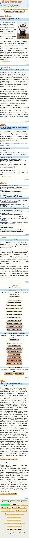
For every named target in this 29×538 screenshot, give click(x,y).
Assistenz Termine (7, 176)
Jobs (18, 5)
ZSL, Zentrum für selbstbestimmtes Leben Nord (15, 207)
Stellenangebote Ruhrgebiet (14, 326)
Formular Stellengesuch (14, 526)
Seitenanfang (6, 501)
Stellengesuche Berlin (14, 345)
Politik (14, 508)
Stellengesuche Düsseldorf (14, 348)
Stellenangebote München (14, 323)
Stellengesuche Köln (14, 354)
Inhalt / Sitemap (19, 11)
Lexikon (18, 511)
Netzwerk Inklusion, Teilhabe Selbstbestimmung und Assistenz (14, 197)
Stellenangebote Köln (14, 317)
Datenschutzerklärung (14, 520)
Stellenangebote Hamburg (14, 314)
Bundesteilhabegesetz (8, 511)
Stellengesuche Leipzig (14, 357)
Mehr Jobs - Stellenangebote (9, 459)
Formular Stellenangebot (14, 529)
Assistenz (13, 5)
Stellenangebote (22, 9)
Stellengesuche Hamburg (14, 351)
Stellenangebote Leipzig (14, 320)
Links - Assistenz (10, 514)
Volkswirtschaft (22, 508)
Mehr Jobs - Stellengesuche (9, 493)
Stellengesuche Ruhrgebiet (14, 363)
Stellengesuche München (14, 360)
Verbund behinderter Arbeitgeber (11, 214)
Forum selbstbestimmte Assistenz (11, 191)
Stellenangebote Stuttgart (14, 329)
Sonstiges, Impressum (14, 517)
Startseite (5, 504)
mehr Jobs (4, 278)
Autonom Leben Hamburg (8, 167)
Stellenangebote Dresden (14, 305)
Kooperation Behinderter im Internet (12, 231)
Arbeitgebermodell (7, 227)
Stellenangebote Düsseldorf (14, 308)
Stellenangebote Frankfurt (14, 311)
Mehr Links (20, 514)
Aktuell (25, 511)
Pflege (10, 9)
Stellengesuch (9, 373)
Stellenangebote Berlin (14, 302)
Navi (27, 5)
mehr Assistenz (6, 61)
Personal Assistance (8, 223)
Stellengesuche (9, 11)
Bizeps (4, 219)
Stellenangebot (19, 373)
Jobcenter (23, 5)
